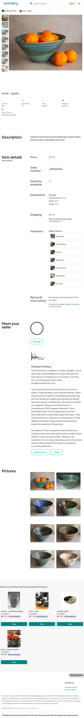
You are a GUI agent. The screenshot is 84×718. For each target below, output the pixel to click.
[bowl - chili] (42, 600)
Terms (18, 708)
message (73, 304)
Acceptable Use (33, 708)
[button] (47, 3)
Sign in (72, 3)
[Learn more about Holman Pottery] (37, 356)
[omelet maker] (70, 600)
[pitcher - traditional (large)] (14, 600)
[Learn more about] (36, 329)
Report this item (76, 675)
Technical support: (71, 688)
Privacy (23, 708)
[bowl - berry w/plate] (14, 638)
